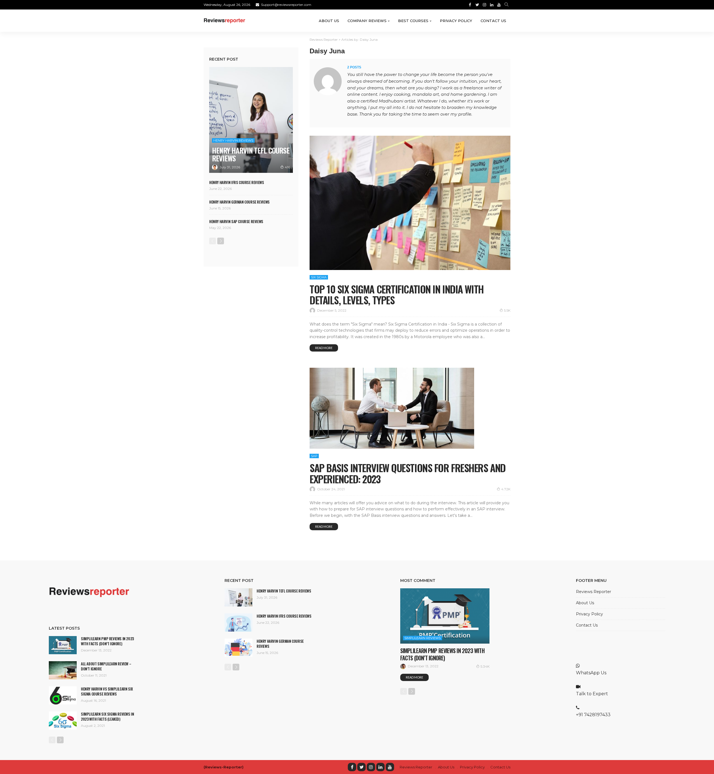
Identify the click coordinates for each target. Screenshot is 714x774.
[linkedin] (380, 767)
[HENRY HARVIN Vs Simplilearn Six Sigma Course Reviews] (63, 695)
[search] (506, 4)
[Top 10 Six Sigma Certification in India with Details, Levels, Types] (410, 203)
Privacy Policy (456, 20)
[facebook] (352, 767)
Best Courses (413, 20)
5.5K (507, 310)
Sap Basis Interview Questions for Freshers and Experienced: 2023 (408, 473)
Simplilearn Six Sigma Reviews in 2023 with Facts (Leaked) (107, 716)
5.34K (485, 666)
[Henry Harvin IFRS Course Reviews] (238, 622)
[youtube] (390, 767)
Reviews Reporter (593, 591)
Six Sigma (319, 277)
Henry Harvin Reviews (233, 140)
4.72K (505, 489)
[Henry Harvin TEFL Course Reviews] (251, 120)
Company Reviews (367, 20)
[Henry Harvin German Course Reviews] (238, 648)
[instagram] (371, 767)
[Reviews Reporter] (224, 21)
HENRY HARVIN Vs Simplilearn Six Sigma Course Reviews (107, 691)
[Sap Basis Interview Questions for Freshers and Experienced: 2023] (392, 408)
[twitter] (361, 767)
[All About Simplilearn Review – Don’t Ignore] (63, 670)
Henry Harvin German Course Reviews (239, 202)
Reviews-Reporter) (224, 767)
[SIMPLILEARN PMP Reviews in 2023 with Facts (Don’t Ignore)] (63, 645)
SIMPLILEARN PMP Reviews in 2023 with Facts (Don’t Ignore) (107, 641)
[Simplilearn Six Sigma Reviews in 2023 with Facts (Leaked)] (63, 720)
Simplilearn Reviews (422, 638)
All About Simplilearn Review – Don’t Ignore (106, 666)
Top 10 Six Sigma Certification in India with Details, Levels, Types (397, 294)
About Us (329, 20)
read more (323, 348)
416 (287, 167)
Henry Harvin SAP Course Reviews (236, 221)
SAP (314, 456)
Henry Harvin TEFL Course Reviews (251, 154)
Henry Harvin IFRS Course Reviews (236, 182)
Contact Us (493, 20)
